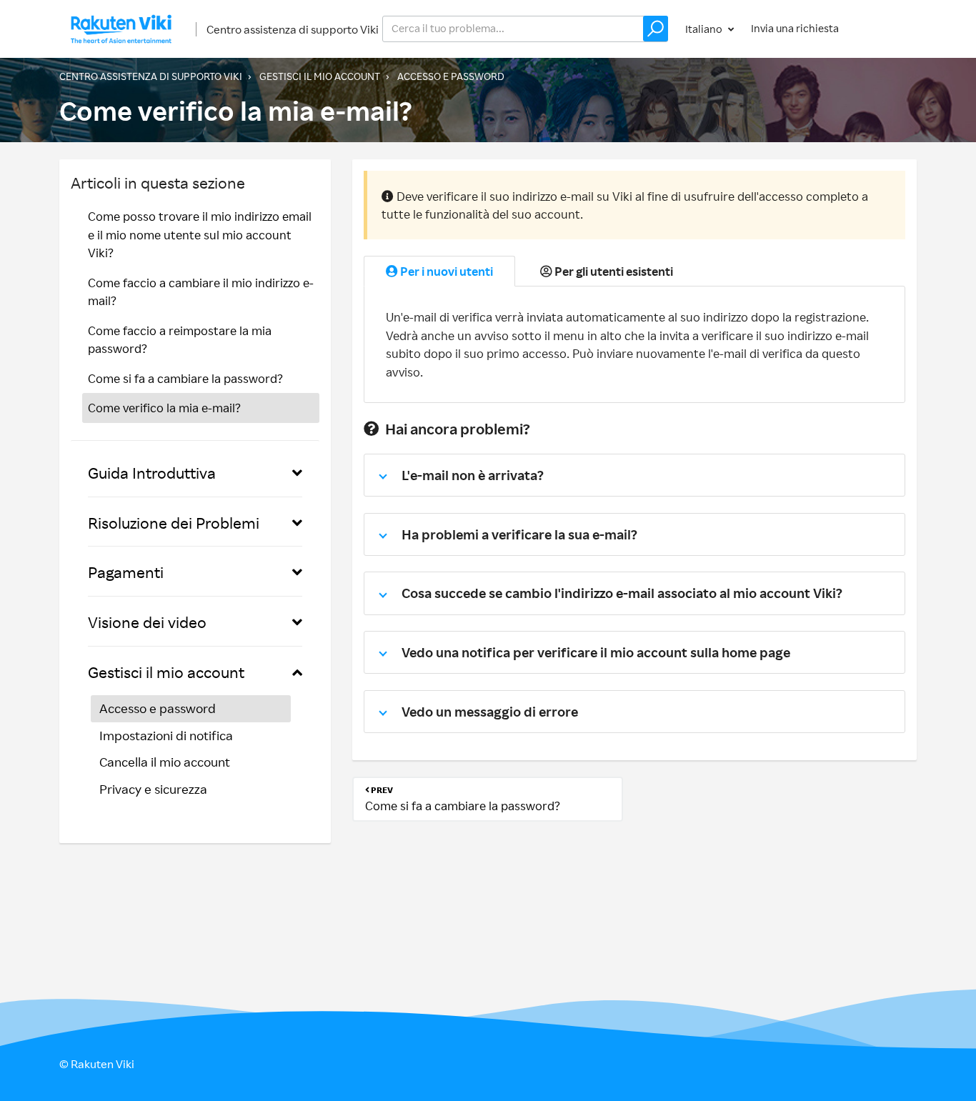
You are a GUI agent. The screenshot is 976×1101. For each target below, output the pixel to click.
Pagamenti (126, 572)
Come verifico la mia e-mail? (164, 407)
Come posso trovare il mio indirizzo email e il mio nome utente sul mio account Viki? (200, 234)
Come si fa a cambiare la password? (185, 378)
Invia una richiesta (795, 28)
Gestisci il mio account (319, 76)
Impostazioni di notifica (166, 735)
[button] (655, 28)
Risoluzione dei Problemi (173, 522)
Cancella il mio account (164, 761)
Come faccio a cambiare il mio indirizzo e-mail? (201, 292)
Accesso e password (450, 76)
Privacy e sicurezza (153, 789)
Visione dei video (147, 622)
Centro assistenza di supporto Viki (292, 29)
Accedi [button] (886, 28)
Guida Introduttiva (152, 472)
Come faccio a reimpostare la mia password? (180, 340)
